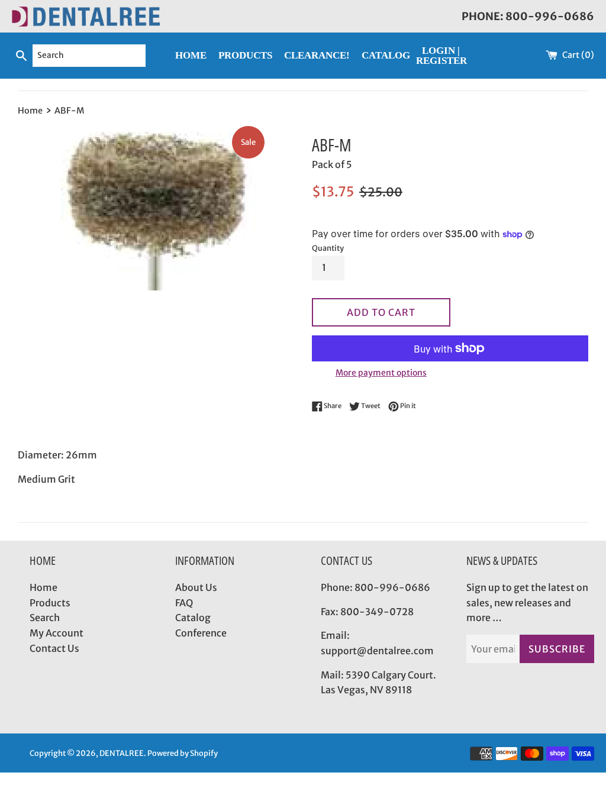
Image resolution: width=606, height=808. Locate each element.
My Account (56, 633)
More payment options (381, 372)
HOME (191, 55)
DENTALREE (121, 753)
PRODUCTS (245, 55)
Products (50, 603)
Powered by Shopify (182, 753)
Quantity (328, 248)
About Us (196, 587)
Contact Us (54, 648)
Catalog (193, 617)
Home (43, 587)
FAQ (184, 603)
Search (45, 617)
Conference (201, 633)
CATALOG (386, 55)
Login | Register (441, 55)
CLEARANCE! (317, 55)
